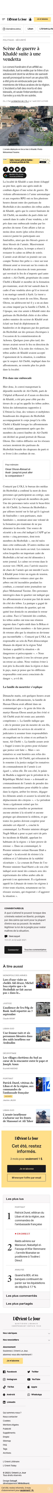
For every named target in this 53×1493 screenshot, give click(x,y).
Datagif (13, 1480)
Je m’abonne (26, 1168)
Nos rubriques (10, 1333)
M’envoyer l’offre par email (26, 1177)
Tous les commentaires (35, 949)
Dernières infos (13, 29)
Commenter (13, 950)
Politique (8, 40)
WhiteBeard (23, 1483)
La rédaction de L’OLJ (20, 101)
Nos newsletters (11, 1339)
